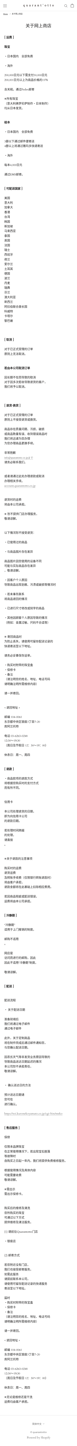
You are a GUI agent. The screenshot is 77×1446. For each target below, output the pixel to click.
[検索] (66, 5)
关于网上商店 (17, 14)
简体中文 (37, 1423)
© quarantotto (38, 1431)
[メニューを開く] (5, 5)
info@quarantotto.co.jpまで (18, 457)
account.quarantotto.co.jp (20, 486)
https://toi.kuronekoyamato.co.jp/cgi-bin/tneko (33, 1114)
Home (5, 14)
